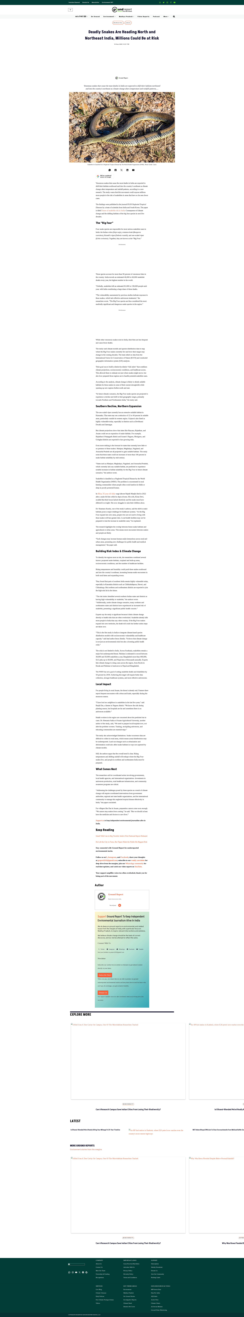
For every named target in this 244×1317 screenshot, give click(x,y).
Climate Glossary (101, 1293)
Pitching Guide (155, 1277)
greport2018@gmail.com (107, 860)
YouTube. (138, 867)
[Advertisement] (122, 59)
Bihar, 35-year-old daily (106, 494)
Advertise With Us (129, 1267)
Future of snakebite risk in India (113, 211)
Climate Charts (155, 1303)
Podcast (156, 17)
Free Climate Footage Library (105, 1300)
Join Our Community (157, 1274)
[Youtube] (174, 2)
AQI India (154, 1296)
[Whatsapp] (160, 2)
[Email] (119, 905)
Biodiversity (118, 22)
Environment (127, 1289)
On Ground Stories (129, 1296)
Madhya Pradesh (128, 1293)
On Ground (95, 17)
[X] (163, 2)
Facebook (124, 857)
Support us (100, 820)
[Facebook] (171, 2)
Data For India (155, 1293)
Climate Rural (127, 1303)
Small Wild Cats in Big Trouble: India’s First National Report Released (121, 836)
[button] (133, 16)
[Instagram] (167, 2)
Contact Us (99, 1267)
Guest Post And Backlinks (131, 1264)
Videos (98, 1303)
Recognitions (100, 1277)
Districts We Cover (129, 1306)
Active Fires (154, 1300)
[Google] (86, 1272)
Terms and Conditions (130, 1277)
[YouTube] (76, 1272)
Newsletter (95, 2)
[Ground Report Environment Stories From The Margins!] (122, 10)
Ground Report (123, 78)
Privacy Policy (127, 1271)
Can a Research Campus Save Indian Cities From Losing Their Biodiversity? (128, 1109)
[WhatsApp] (69, 1272)
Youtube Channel (74, 2)
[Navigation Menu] (70, 9)
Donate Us (85, 2)
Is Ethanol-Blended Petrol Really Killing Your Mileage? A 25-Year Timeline (95, 1130)
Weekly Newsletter (157, 1267)
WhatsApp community (134, 863)
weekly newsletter (138, 860)
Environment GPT (107, 2)
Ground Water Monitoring (159, 1310)
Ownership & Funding (103, 1274)
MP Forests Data (156, 1289)
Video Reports (143, 17)
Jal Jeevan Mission (157, 1306)
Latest (128, 22)
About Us (99, 1264)
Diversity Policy (128, 1274)
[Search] (174, 17)
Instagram (112, 857)
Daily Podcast (100, 1296)
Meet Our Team (100, 1271)
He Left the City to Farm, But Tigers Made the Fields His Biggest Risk (121, 842)
